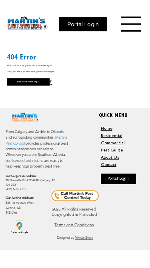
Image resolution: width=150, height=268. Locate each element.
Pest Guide (112, 150)
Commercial (113, 143)
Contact (108, 165)
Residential (111, 136)
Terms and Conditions (74, 224)
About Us (110, 157)
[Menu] (131, 24)
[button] (118, 179)
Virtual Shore (84, 237)
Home (106, 129)
